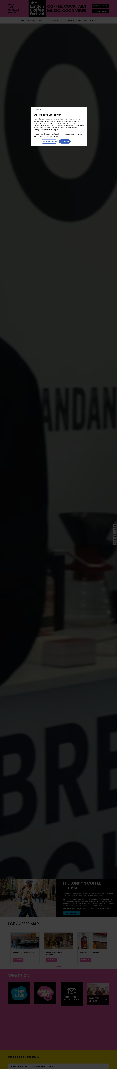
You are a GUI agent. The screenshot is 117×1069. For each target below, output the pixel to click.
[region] (59, 126)
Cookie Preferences (49, 141)
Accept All (65, 141)
